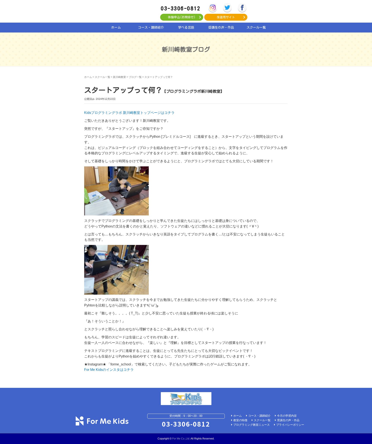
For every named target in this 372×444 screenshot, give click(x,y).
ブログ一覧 (135, 77)
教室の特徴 (240, 420)
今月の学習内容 (287, 415)
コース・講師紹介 (151, 27)
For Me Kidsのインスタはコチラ (109, 369)
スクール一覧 (256, 27)
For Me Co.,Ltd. (181, 438)
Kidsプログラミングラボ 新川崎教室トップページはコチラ (129, 112)
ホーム (116, 27)
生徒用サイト (226, 17)
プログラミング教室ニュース (251, 424)
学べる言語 (186, 27)
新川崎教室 (119, 77)
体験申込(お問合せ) (181, 17)
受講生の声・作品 (221, 27)
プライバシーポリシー (290, 424)
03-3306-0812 (180, 8)
